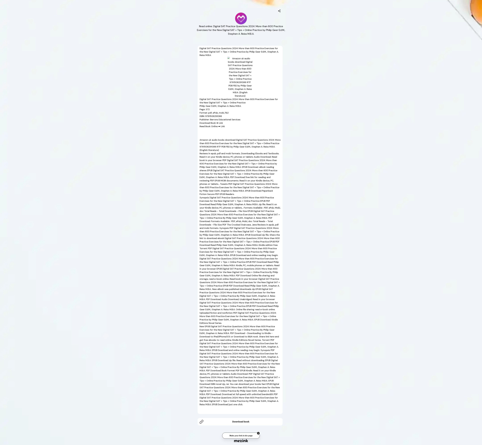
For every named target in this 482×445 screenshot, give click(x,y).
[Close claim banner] (258, 433)
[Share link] (279, 10)
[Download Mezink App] (241, 440)
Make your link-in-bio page (240, 436)
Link (221, 122)
